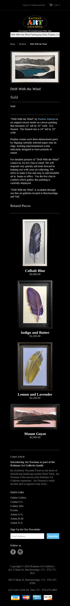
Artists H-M (16, 518)
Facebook (13, 552)
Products (22, 44)
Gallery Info (16, 506)
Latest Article (17, 456)
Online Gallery (18, 497)
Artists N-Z (16, 522)
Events (14, 510)
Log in (25, 5)
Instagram (20, 552)
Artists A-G (16, 514)
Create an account (38, 5)
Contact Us (16, 501)
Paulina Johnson (47, 119)
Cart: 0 (57, 5)
